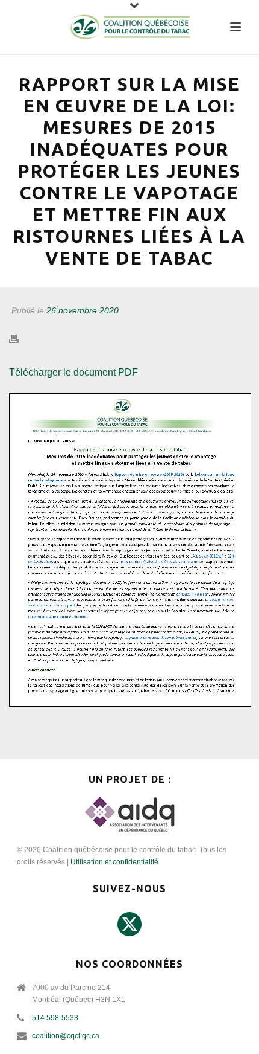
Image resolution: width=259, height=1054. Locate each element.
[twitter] (129, 924)
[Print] (20, 339)
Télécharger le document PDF (73, 372)
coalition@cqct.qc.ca (65, 1036)
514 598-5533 (55, 1018)
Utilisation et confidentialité (114, 862)
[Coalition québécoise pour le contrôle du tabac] (129, 27)
